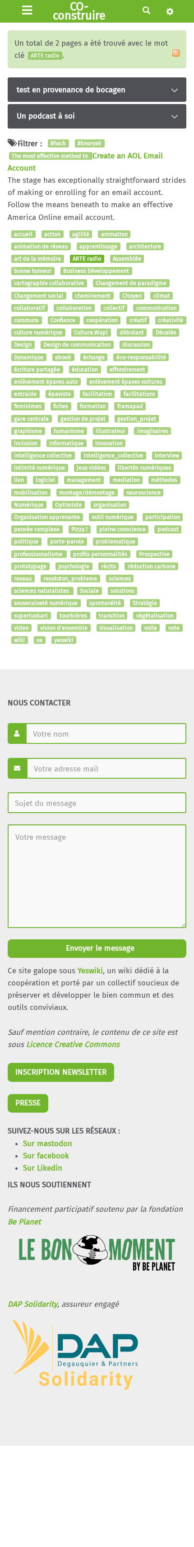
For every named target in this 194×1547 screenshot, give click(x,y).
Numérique (28, 504)
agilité (80, 234)
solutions (122, 590)
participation (162, 517)
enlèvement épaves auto (46, 381)
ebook (63, 357)
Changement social (38, 295)
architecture (145, 246)
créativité (170, 320)
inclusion (25, 443)
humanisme (69, 431)
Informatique (66, 443)
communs (26, 320)
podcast (168, 529)
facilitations (139, 393)
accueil (23, 234)
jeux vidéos (91, 468)
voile (150, 627)
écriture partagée (37, 369)
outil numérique (113, 517)
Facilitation (97, 393)
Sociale (89, 590)
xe (39, 640)
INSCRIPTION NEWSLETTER (60, 1072)
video (21, 627)
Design (23, 345)
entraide (25, 393)
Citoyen (132, 295)
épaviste (59, 393)
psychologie (73, 566)
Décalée (166, 332)
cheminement (93, 295)
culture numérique (38, 332)
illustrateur (110, 431)
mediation (126, 480)
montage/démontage (87, 492)
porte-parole (67, 541)
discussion (136, 345)
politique (26, 541)
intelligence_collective (113, 455)
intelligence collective (43, 455)
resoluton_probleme (70, 578)
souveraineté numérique (46, 603)
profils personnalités (100, 554)
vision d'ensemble (64, 627)
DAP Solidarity (32, 1304)
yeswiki (64, 640)
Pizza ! (79, 529)
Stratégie (145, 603)
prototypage (30, 566)
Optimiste (68, 504)
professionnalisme (39, 554)
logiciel (45, 480)
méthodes (164, 480)
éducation (85, 369)
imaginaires (152, 431)
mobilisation (30, 492)
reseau (23, 578)
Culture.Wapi (91, 332)
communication (156, 308)
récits (108, 566)
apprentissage (98, 246)
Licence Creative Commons (73, 1044)
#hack (58, 143)
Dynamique (28, 357)
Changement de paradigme (131, 283)
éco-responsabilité (141, 357)
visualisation (116, 627)
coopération (102, 320)
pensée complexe (37, 529)
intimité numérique (39, 468)
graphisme (28, 431)
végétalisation (155, 615)
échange (94, 357)
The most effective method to (50, 155)
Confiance (64, 320)
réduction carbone (152, 566)
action (52, 234)
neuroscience (143, 492)
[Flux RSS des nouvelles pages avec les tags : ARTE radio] (176, 53)
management (84, 480)
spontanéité (105, 603)
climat (161, 295)
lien (19, 480)
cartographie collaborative (49, 283)
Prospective (154, 554)
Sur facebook (46, 1156)
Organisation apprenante (47, 517)
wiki (19, 640)
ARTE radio (87, 258)
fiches (60, 406)
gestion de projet (83, 418)
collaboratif (29, 308)
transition (112, 615)
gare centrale (31, 418)
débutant (132, 332)
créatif (138, 320)
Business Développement (96, 271)
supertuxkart (31, 615)
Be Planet (24, 1222)
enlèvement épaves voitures (125, 381)
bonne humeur (32, 271)
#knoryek (90, 143)
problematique (115, 541)
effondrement (127, 369)
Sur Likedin (42, 1168)
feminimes (28, 406)
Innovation (109, 443)
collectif (114, 308)
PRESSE (28, 1103)
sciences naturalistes (42, 590)
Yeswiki (90, 971)
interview (167, 455)
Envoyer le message (99, 948)
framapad (130, 406)
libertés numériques (144, 468)
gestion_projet (136, 418)
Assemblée (127, 258)
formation (93, 406)
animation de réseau (41, 246)
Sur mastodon (47, 1143)
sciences (120, 578)
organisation (109, 504)
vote (174, 627)
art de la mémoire (37, 258)
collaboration (74, 308)
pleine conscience (122, 529)
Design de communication (77, 345)
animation (114, 234)
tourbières (73, 615)
